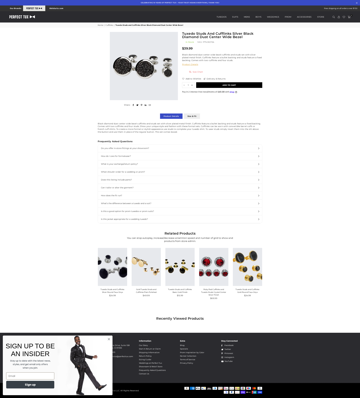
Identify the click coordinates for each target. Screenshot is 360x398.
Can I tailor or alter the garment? (117, 187)
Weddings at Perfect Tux (150, 363)
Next (267, 275)
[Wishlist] (343, 17)
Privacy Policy (186, 363)
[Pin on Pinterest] (141, 105)
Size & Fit (192, 116)
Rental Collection (188, 356)
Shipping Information (149, 352)
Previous (92, 275)
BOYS (258, 17)
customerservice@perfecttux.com (117, 356)
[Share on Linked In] (146, 105)
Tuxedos (222, 17)
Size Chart (197, 72)
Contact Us (144, 374)
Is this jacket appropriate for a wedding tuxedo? (124, 219)
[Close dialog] (108, 339)
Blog (182, 345)
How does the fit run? (111, 195)
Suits (235, 17)
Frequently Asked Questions (152, 370)
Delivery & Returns (216, 78)
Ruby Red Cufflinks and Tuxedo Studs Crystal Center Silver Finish (213, 292)
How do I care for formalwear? (116, 156)
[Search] (333, 17)
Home (100, 25)
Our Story (143, 345)
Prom (288, 17)
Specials (184, 349)
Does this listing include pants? (116, 180)
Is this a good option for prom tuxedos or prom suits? (127, 211)
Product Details (190, 64)
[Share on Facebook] (133, 105)
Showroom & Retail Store (150, 366)
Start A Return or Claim (150, 349)
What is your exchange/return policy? (119, 164)
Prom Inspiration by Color (192, 352)
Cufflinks (109, 25)
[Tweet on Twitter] (137, 105)
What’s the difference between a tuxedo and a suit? (126, 203)
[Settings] (338, 17)
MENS (247, 17)
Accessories (304, 17)
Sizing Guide (145, 359)
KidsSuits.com (56, 8)
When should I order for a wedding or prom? (123, 172)
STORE (320, 17)
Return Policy (145, 356)
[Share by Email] (150, 105)
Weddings (273, 17)
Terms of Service (187, 359)
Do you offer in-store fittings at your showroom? (125, 148)
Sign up (30, 385)
